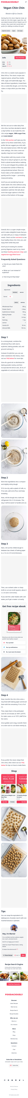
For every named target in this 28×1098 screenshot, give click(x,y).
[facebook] (16, 1080)
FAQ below (10, 358)
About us (14, 1021)
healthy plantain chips (16, 252)
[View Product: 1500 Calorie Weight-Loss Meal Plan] (8, 784)
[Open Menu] (26, 2)
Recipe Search (14, 1010)
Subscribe (15, 1065)
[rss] (23, 1080)
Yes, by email (9, 642)
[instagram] (4, 1080)
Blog (14, 1032)
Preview (12, 802)
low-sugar (20, 30)
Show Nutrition (20, 57)
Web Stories (14, 1007)
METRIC (16, 302)
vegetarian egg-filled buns (10, 254)
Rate (23, 955)
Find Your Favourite (14, 984)
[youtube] (12, 1080)
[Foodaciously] (10, 2)
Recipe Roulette (14, 1014)
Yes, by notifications (12, 647)
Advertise (14, 1053)
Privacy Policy (14, 1089)
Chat (14, 1049)
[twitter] (19, 1080)
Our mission (14, 1024)
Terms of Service (14, 1086)
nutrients (18, 237)
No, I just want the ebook (13, 652)
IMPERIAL (23, 302)
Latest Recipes (14, 1003)
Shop (14, 1035)
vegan (13, 30)
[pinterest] (8, 1080)
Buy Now (5, 802)
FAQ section (9, 140)
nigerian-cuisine (6, 30)
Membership (14, 1039)
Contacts (14, 1046)
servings (15, 292)
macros (22, 292)
